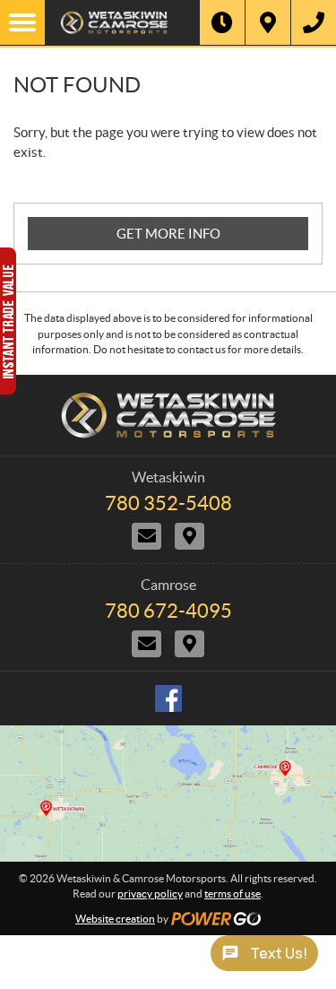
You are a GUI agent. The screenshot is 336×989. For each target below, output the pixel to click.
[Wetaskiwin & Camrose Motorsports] (122, 22)
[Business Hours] (222, 22)
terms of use (232, 893)
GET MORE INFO (168, 233)
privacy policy (150, 893)
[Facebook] (168, 698)
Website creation (115, 918)
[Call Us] (313, 22)
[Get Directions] (268, 22)
